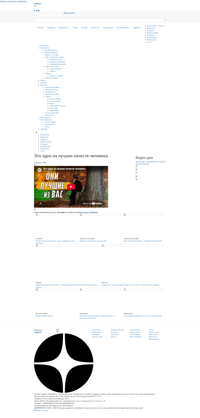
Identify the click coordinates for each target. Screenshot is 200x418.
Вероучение (63, 27)
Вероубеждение (51, 52)
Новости (41, 27)
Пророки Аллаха (51, 89)
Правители (49, 115)
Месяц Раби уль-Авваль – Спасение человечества (143, 241)
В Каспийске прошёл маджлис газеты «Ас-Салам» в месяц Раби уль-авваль (130, 285)
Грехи (47, 126)
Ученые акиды (55, 99)
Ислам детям (152, 37)
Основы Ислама (51, 50)
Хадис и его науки (52, 66)
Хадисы (52, 71)
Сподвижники (50, 92)
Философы (54, 108)
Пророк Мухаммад (52, 87)
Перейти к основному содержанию (13, 1)
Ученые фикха (55, 101)
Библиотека (151, 26)
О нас (149, 42)
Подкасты (150, 30)
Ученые (48, 96)
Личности (95, 27)
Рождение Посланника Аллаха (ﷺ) (93, 241)
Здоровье (137, 27)
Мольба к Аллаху (51, 78)
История (84, 27)
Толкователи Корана (57, 106)
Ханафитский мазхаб (58, 64)
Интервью (151, 35)
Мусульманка (108, 27)
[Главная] (49, 15)
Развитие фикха (56, 59)
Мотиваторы (151, 39)
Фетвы (75, 27)
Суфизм (48, 73)
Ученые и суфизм (56, 75)
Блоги (113, 336)
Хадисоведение (56, 68)
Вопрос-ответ (154, 332)
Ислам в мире (50, 122)
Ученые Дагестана (52, 112)
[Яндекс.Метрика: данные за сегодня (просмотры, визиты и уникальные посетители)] (41, 410)
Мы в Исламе (135, 334)
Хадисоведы (54, 110)
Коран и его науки (52, 55)
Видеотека (151, 28)
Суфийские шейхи (52, 94)
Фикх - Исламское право (54, 57)
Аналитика (51, 27)
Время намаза (69, 13)
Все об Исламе (123, 27)
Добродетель (50, 124)
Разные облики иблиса (44, 316)
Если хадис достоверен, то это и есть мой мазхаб (142, 316)
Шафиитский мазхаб (57, 61)
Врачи (52, 103)
